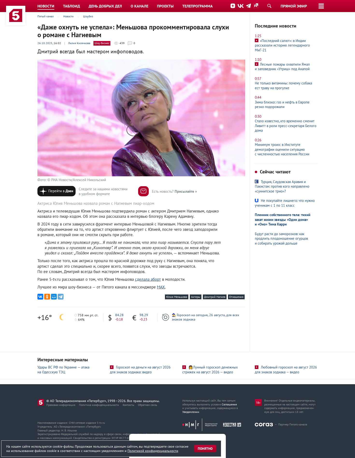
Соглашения (229, 404)
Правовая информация (60, 405)
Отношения (236, 297)
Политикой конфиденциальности (153, 451)
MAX (161, 287)
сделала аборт (148, 279)
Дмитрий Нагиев (214, 297)
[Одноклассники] (47, 297)
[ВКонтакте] (40, 297)
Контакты (128, 405)
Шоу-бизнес (101, 43)
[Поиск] (269, 5)
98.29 (144, 315)
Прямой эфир (294, 6)
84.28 (119, 315)
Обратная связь (147, 405)
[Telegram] (61, 297)
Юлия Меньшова (176, 297)
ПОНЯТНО (205, 448)
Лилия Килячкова (79, 43)
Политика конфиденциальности (99, 405)
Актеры (195, 297)
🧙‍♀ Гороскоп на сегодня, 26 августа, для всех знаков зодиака (205, 317)
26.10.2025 (44, 43)
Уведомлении (190, 412)
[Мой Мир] (54, 297)
